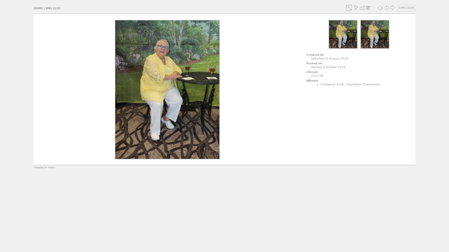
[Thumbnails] (380, 8)
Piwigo (51, 167)
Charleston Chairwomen (363, 84)
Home (38, 8)
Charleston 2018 (332, 84)
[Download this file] (368, 8)
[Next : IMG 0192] (392, 8)
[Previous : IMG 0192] (386, 8)
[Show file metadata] (362, 8)
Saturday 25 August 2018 (329, 58)
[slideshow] (356, 8)
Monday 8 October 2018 (328, 67)
